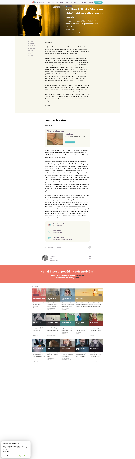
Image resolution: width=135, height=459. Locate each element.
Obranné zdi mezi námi (52, 298)
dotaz (76, 278)
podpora (30, 52)
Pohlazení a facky (38, 348)
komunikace (31, 50)
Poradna (61, 2)
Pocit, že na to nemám (80, 323)
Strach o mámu (66, 348)
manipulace (31, 43)
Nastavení (9, 456)
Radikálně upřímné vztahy (81, 349)
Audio (53, 2)
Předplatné (98, 2)
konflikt (30, 47)
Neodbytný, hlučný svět (67, 298)
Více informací (6, 451)
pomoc (29, 53)
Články (48, 2)
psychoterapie (32, 45)
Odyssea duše (51, 348)
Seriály (66, 2)
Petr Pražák (53, 256)
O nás (74, 2)
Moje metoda (79, 298)
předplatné (80, 275)
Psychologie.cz (38, 2)
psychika (30, 55)
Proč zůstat (69, 134)
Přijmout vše (22, 456)
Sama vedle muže (66, 322)
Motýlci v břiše (94, 322)
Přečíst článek (69, 142)
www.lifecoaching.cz (54, 260)
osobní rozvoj (31, 48)
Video (57, 2)
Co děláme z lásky (52, 322)
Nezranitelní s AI (38, 322)
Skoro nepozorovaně (39, 298)
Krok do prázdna (94, 348)
